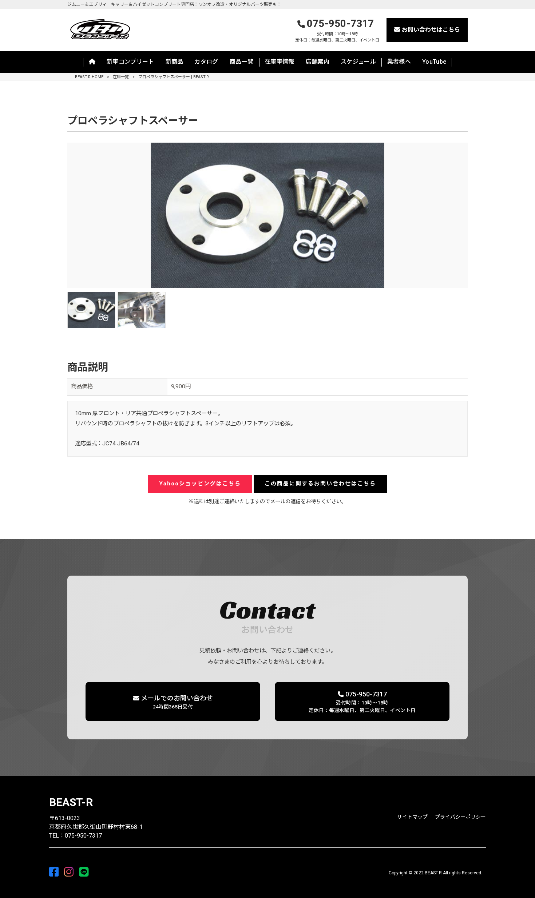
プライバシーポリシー (460, 817)
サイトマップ (412, 817)
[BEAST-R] (99, 29)
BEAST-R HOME (89, 77)
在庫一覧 (121, 77)
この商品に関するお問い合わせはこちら (320, 483)
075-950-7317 (337, 30)
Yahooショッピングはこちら (200, 483)
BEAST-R (71, 802)
